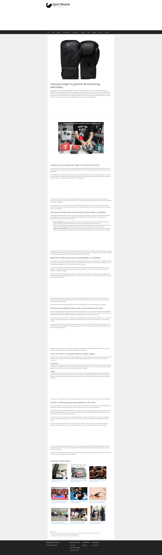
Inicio (48, 32)
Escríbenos (84, 545)
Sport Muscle (61, 4)
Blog (53, 32)
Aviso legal (72, 545)
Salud (88, 32)
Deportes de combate (65, 533)
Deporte (58, 32)
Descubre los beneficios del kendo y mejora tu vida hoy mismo (97, 522)
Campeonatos (75, 32)
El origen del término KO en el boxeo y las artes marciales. (97, 481)
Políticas (107, 32)
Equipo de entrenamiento (76, 533)
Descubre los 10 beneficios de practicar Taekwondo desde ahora (65, 535)
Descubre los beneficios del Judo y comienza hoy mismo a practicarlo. (77, 522)
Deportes (54, 531)
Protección (98, 533)
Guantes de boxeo (86, 533)
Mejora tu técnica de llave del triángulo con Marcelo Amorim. (78, 501)
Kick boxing (92, 533)
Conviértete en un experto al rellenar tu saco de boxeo (59, 481)
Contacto (101, 32)
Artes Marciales (66, 32)
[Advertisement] (81, 20)
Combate (83, 32)
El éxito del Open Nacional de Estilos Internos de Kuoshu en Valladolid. (59, 501)
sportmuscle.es (95, 545)
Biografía (94, 32)
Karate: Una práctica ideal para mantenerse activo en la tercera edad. (59, 522)
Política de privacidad (75, 547)
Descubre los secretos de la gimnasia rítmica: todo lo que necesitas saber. (97, 501)
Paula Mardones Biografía (51, 545)
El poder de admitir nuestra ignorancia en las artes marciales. (78, 481)
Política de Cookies (74, 550)
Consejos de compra (56, 533)
